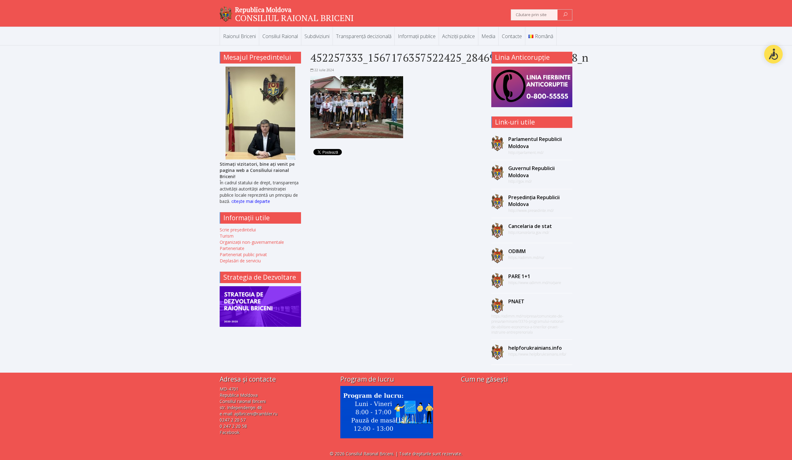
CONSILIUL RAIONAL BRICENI (294, 18)
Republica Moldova (263, 9)
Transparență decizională (363, 36)
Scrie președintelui (238, 230)
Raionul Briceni (239, 36)
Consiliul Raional (280, 36)
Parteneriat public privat (243, 254)
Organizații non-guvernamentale (252, 242)
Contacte (512, 36)
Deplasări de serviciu (240, 261)
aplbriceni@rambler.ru (256, 414)
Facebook (229, 432)
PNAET (516, 301)
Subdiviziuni (316, 36)
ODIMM (517, 251)
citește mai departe (250, 201)
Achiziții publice (458, 36)
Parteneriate (232, 248)
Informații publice (417, 36)
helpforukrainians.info (535, 347)
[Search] (565, 15)
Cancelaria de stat (530, 226)
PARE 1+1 (519, 276)
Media (488, 36)
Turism (227, 236)
